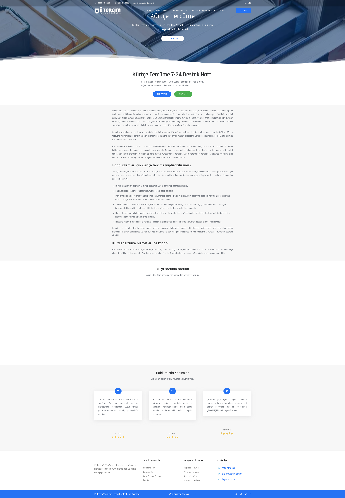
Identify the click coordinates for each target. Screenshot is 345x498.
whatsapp (183, 94)
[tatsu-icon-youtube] (236, 494)
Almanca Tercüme (191, 472)
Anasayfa (148, 10)
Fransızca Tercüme (192, 480)
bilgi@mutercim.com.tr (146, 3)
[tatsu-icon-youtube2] (250, 3)
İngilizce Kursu (228, 479)
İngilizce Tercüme (191, 468)
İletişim (222, 10)
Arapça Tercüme (191, 476)
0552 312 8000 (104, 3)
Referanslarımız (162, 10)
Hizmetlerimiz (178, 10)
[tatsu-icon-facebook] (242, 3)
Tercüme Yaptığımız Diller (201, 10)
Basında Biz (148, 472)
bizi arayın (162, 94)
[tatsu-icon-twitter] (246, 494)
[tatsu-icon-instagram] (245, 3)
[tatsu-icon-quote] (118, 391)
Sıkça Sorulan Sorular (152, 476)
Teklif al (243, 10)
